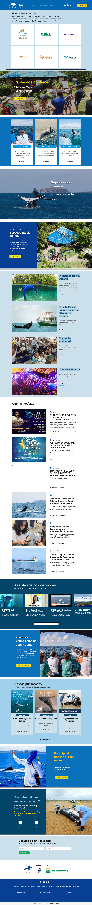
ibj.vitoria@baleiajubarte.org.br (70, 895)
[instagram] (68, 5)
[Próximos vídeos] (90, 600)
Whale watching (28, 82)
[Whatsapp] (20, 822)
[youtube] (65, 5)
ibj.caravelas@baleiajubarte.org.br (21, 895)
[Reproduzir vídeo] (11, 600)
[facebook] (71, 5)
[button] (22, 715)
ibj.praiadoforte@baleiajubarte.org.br (45, 895)
